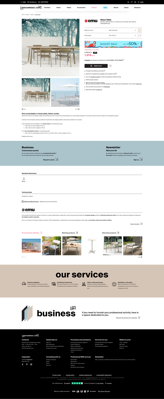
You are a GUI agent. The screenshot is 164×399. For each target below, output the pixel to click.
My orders (122, 344)
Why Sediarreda (50, 344)
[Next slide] (77, 109)
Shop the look (25, 361)
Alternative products (109, 233)
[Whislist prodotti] (132, 2)
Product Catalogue (51, 360)
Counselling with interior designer (104, 342)
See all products (134, 224)
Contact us (99, 90)
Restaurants (74, 361)
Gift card (48, 365)
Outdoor (94, 8)
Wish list (121, 348)
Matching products (68, 233)
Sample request (99, 344)
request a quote (95, 77)
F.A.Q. (72, 352)
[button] (36, 92)
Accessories (81, 8)
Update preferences (85, 375)
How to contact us (26, 346)
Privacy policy (56, 375)
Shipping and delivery (76, 350)
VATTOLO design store (28, 348)
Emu (103, 83)
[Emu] (91, 21)
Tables (69, 8)
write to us (139, 84)
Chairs (58, 8)
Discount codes (123, 346)
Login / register (123, 342)
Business (137, 8)
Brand (126, 8)
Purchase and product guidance (79, 342)
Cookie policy (70, 375)
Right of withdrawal (76, 346)
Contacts (25, 340)
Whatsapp (107, 87)
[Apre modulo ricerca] (128, 2)
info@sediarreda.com (92, 378)
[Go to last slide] (24, 109)
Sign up (136, 160)
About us (48, 342)
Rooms (116, 8)
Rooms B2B (74, 360)
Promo (48, 363)
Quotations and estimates (77, 367)
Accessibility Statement (104, 375)
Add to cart (98, 66)
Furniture (47, 8)
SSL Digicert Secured (104, 391)
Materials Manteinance (31, 201)
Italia (24, 2)
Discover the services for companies (126, 318)
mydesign (27, 360)
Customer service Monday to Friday (31, 342)
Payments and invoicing (77, 348)
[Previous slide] (24, 257)
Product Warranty (75, 344)
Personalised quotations (101, 346)
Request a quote (48, 160)
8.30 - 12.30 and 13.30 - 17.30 (29, 344)
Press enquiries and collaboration (55, 346)
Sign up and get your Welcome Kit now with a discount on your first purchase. (115, 360)
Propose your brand (51, 348)
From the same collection (30, 233)
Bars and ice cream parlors (78, 363)
